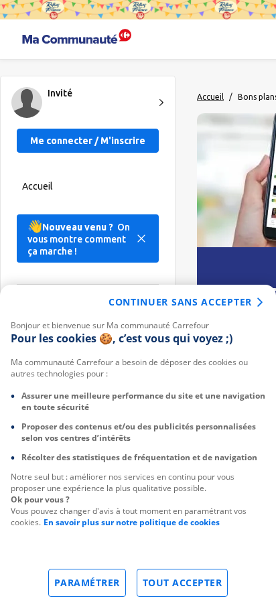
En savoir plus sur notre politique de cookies (132, 522)
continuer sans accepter (180, 301)
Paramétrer (87, 582)
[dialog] (138, 449)
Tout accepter (182, 582)
